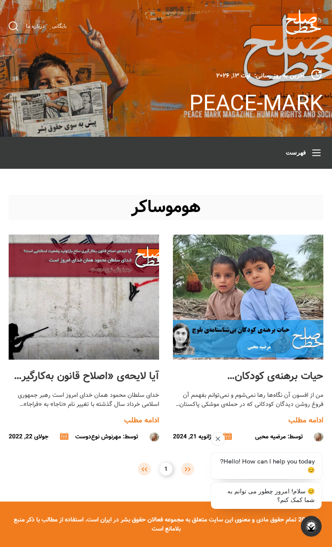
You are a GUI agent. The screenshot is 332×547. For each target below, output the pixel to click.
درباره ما (35, 26)
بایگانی (59, 26)
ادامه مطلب (305, 420)
